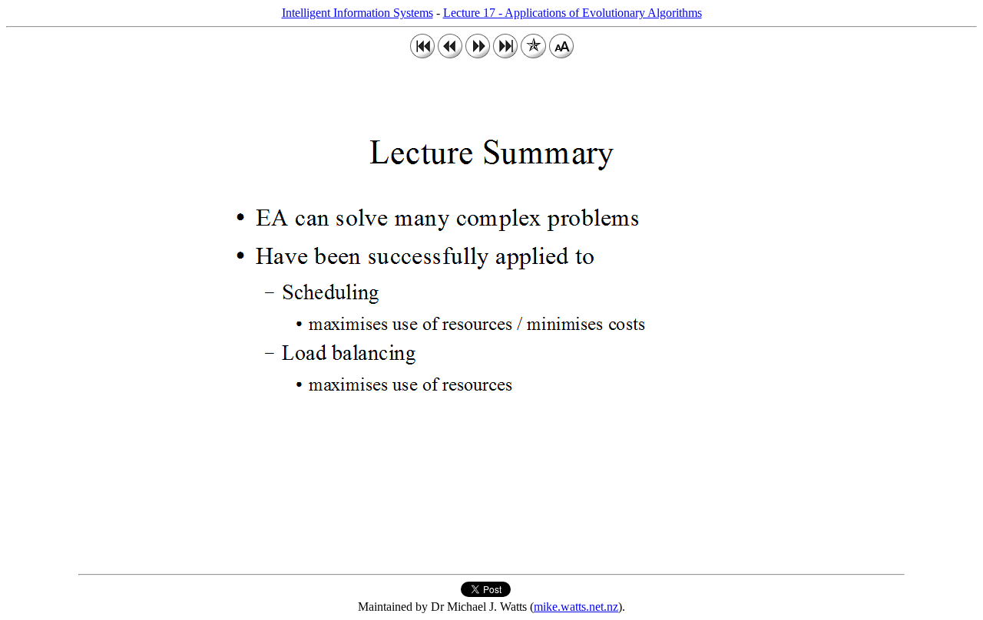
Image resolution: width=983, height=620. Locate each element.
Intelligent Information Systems (357, 12)
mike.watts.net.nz (576, 606)
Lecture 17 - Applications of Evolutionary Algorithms (572, 12)
